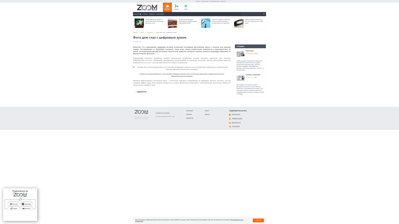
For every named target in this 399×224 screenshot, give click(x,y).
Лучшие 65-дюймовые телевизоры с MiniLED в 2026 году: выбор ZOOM (188, 21)
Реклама (146, 117)
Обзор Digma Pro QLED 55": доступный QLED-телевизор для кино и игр (154, 21)
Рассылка (236, 114)
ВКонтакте (236, 123)
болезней (160, 49)
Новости (152, 14)
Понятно (258, 220)
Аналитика (205, 1)
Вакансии (138, 118)
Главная (135, 32)
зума (149, 83)
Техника (167, 9)
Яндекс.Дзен (237, 118)
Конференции (214, 1)
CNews (198, 1)
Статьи (145, 14)
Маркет (223, 1)
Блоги (142, 32)
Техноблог (160, 14)
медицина (161, 47)
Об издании (138, 117)
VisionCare (158, 58)
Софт (186, 9)
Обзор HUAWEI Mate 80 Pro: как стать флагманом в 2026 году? (254, 21)
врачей (155, 51)
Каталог (136, 14)
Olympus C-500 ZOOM (253, 74)
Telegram (236, 126)
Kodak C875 (250, 51)
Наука (176, 9)
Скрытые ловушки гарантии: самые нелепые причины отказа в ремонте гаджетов (221, 21)
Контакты (145, 118)
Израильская (138, 58)
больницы (215, 51)
